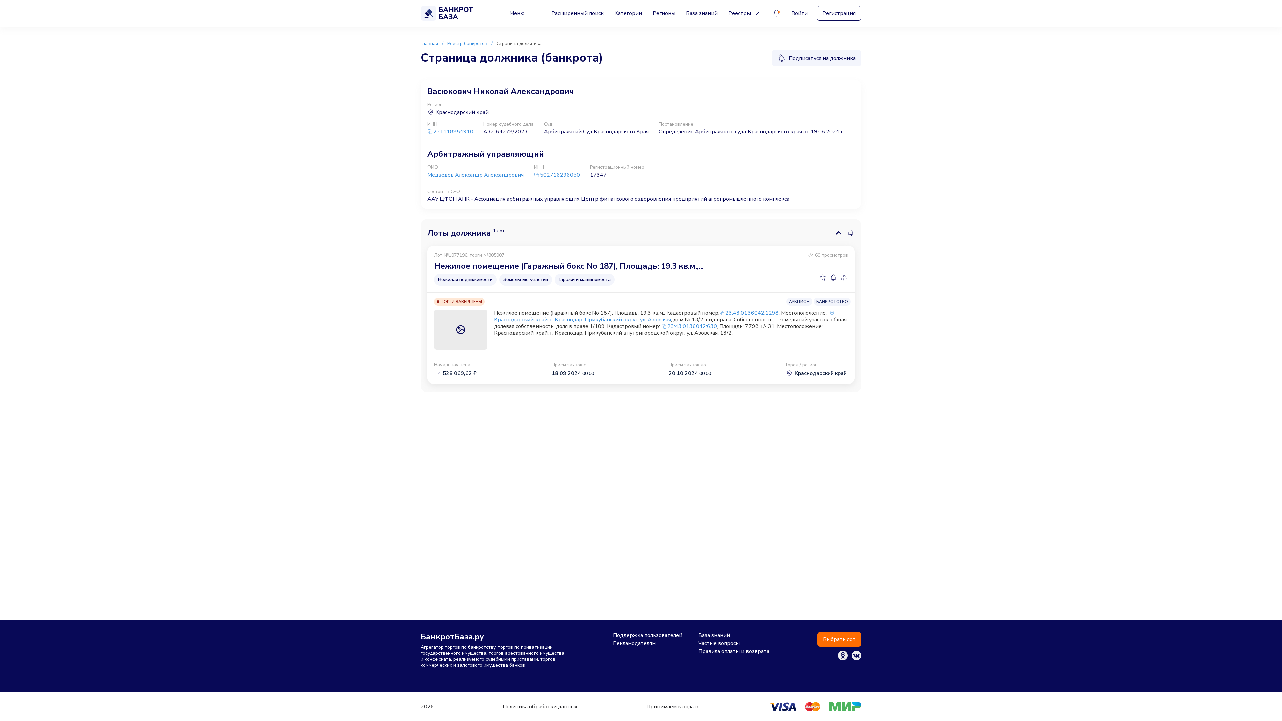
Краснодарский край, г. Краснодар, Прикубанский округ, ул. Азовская (582, 319)
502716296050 (560, 175)
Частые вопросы (719, 643)
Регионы (664, 13)
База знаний (702, 13)
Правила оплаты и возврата (733, 651)
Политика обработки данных (540, 706)
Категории (628, 13)
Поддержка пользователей (647, 635)
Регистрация (839, 13)
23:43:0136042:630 (692, 326)
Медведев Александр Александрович (475, 175)
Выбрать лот (839, 639)
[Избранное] (823, 278)
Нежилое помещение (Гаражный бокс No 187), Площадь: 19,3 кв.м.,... (569, 266)
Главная (429, 43)
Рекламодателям (634, 643)
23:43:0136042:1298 (752, 313)
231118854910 (453, 131)
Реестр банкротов (467, 43)
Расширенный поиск (577, 13)
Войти (799, 13)
